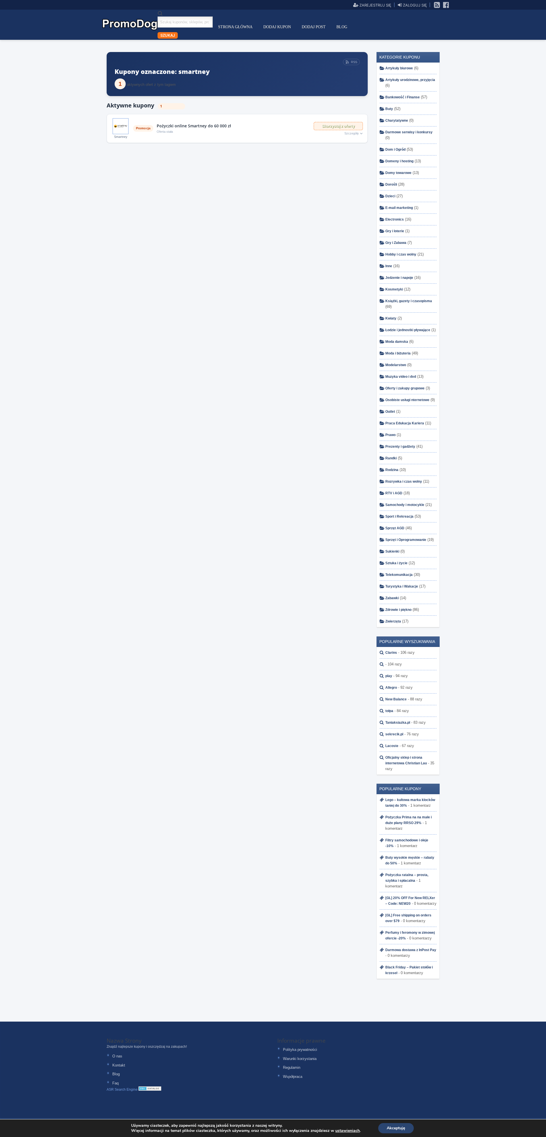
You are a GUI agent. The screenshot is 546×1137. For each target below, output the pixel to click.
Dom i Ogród (395, 150)
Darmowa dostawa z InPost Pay (410, 950)
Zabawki (392, 598)
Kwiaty (390, 318)
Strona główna (235, 27)
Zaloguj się (414, 5)
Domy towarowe (398, 173)
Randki (391, 458)
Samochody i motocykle (404, 505)
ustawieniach (347, 1130)
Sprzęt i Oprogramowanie (405, 540)
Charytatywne (396, 121)
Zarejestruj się (374, 5)
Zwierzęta (393, 621)
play (388, 676)
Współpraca (292, 1076)
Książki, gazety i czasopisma (408, 301)
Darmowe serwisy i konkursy (409, 132)
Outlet (390, 412)
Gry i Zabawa (395, 243)
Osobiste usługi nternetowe (407, 400)
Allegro (391, 688)
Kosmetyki (394, 289)
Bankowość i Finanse (402, 97)
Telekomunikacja (399, 575)
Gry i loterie (394, 231)
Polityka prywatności (300, 1049)
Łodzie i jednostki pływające (407, 330)
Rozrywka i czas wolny (403, 482)
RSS (354, 62)
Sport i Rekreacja (399, 516)
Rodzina (391, 470)
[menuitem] (235, 27)
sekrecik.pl (394, 734)
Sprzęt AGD (394, 528)
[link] (437, 4)
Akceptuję (396, 1128)
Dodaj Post (314, 27)
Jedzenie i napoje (399, 278)
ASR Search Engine (122, 1090)
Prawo (390, 435)
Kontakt (118, 1065)
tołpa (389, 711)
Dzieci (390, 196)
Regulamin (291, 1067)
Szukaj (167, 35)
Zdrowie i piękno (398, 610)
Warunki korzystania (300, 1059)
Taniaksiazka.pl (397, 723)
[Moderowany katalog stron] (149, 1090)
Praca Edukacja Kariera (404, 423)
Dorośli (391, 184)
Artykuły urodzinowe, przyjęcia (410, 80)
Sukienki (392, 551)
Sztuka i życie (396, 563)
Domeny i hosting (399, 161)
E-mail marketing (399, 208)
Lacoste (391, 746)
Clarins (391, 653)
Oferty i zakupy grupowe (405, 388)
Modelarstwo (395, 365)
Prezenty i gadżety (400, 447)
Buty (389, 109)
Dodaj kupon (277, 27)
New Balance (396, 699)
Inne (388, 266)
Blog (341, 27)
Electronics (394, 219)
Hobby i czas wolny (400, 254)
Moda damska (396, 342)
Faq (115, 1083)
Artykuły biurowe (399, 68)
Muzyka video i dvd (400, 377)
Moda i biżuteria (398, 353)
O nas (117, 1056)
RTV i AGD (393, 493)
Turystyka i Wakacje (401, 586)
